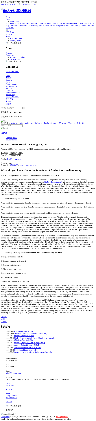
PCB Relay (10, 23)
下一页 (4, 322)
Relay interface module (34, 23)
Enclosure (38, 123)
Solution (9, 53)
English (33, 5)
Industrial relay (20, 23)
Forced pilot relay (50, 23)
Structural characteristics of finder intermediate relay (33, 352)
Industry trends (15, 41)
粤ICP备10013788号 (62, 417)
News (8, 36)
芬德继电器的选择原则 (23, 340)
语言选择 (9, 99)
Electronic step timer (35, 25)
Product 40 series (50, 123)
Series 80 (80, 123)
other (68, 25)
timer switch (22, 25)
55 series (62, 123)
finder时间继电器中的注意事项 (26, 345)
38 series (71, 123)
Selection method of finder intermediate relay (30, 333)
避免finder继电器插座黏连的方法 (27, 348)
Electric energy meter (57, 25)
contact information (17, 57)
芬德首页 (14, 165)
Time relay (14, 25)
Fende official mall (12, 72)
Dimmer (46, 25)
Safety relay (10, 28)
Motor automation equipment (21, 123)
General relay (75, 25)
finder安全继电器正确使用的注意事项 (29, 343)
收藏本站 (13, 5)
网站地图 (4, 5)
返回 (3, 319)
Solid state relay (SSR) (65, 23)
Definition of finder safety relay (25, 350)
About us (9, 34)
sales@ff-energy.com (13, 159)
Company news (16, 38)
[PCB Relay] (6, 30)
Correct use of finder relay (24, 331)
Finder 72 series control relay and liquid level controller (34, 338)
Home (8, 17)
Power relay (78, 23)
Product (8, 19)
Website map (15, 59)
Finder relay (10, 385)
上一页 (4, 317)
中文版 (8, 101)
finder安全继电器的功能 (24, 336)
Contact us (9, 55)
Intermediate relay (87, 25)
